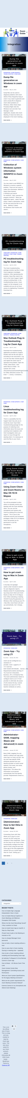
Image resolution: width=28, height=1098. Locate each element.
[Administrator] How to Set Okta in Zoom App (13, 825)
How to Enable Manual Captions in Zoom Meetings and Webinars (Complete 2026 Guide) (12, 918)
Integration (7, 72)
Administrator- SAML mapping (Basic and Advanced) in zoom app (13, 740)
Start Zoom (13, 254)
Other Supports (15, 72)
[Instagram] (14, 1029)
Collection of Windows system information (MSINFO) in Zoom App (13, 170)
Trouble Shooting (9, 74)
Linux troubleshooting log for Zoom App (14, 409)
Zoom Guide (17, 74)
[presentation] (14, 62)
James (6, 89)
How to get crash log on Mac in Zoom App (14, 575)
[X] (15, 1026)
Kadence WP (6, 1065)
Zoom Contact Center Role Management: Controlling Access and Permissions (13, 970)
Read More (8, 120)
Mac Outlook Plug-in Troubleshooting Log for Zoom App (14, 341)
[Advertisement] (14, 14)
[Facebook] (12, 1026)
